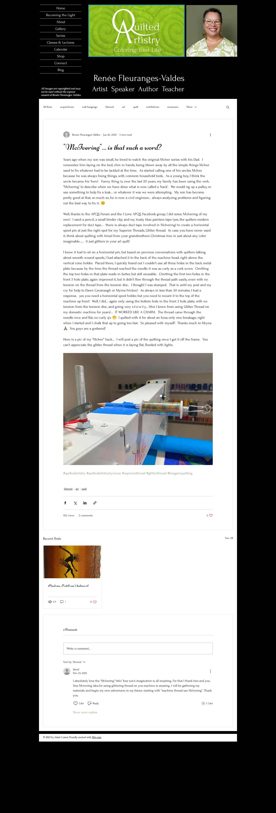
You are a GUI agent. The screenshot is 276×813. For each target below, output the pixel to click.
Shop (60, 56)
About (60, 22)
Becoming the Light (60, 15)
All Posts (47, 106)
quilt (135, 106)
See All (229, 538)
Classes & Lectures (60, 42)
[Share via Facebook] (65, 503)
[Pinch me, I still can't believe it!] (72, 562)
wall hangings (89, 106)
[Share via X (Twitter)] (75, 503)
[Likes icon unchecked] (75, 703)
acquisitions (67, 106)
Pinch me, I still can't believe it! (68, 585)
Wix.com (96, 737)
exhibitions (152, 106)
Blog (61, 70)
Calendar (60, 49)
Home (60, 8)
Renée (104, 78)
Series (60, 36)
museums (172, 106)
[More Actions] (210, 671)
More (189, 106)
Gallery (60, 29)
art (123, 106)
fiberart (109, 106)
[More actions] (210, 134)
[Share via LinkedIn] (85, 503)
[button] (228, 107)
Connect (60, 63)
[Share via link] (95, 503)
